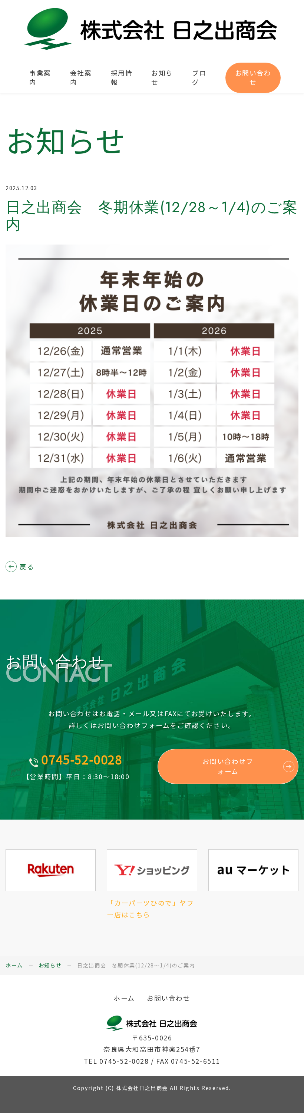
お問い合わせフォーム (227, 766)
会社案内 (81, 77)
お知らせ (162, 77)
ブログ (199, 77)
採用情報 (122, 77)
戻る (27, 566)
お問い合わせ (253, 77)
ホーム (14, 965)
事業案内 (40, 77)
